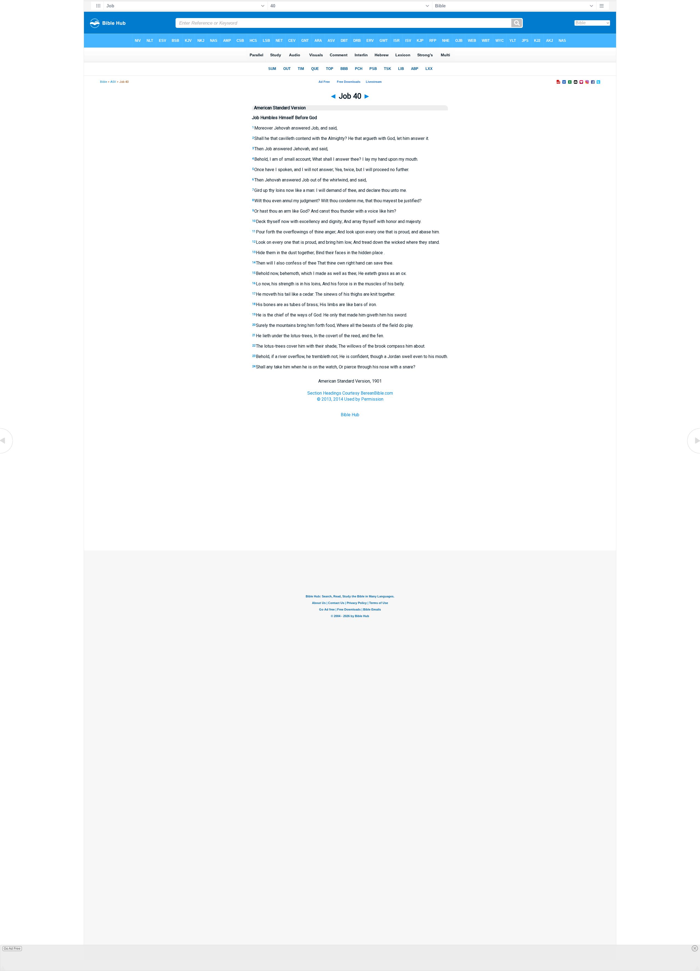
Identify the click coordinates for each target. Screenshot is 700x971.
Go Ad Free (12, 949)
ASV (113, 82)
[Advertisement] (350, 523)
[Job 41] (693, 453)
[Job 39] (7, 453)
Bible (103, 82)
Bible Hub (350, 414)
